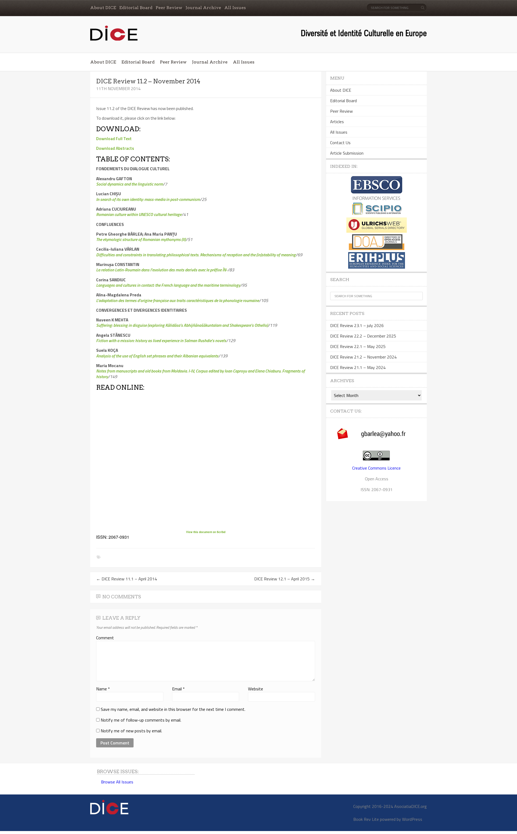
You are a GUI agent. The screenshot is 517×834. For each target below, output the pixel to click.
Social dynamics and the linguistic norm (129, 184)
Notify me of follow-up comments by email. (141, 720)
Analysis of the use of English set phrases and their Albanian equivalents (157, 356)
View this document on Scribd (205, 532)
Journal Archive (203, 7)
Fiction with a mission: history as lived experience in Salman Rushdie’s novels (161, 340)
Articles (337, 121)
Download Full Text (114, 138)
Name (103, 689)
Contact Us (340, 142)
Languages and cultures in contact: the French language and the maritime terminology (168, 285)
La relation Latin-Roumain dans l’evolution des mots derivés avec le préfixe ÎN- (162, 270)
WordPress (412, 819)
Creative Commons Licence (376, 468)
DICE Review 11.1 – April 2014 (126, 579)
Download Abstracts (115, 148)
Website (255, 689)
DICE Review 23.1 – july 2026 (357, 325)
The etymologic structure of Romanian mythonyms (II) (141, 239)
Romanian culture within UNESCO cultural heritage (138, 214)
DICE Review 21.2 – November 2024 (363, 357)
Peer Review (169, 7)
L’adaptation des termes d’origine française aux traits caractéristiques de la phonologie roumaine (177, 300)
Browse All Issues (117, 782)
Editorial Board (135, 7)
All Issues (235, 7)
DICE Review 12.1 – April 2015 (284, 579)
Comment (105, 637)
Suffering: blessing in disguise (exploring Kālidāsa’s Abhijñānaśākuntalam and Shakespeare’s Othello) (182, 325)
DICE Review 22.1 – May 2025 (358, 346)
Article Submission (347, 153)
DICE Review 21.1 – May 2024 (358, 367)
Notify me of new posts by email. (131, 730)
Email (178, 689)
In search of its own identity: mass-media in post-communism (148, 199)
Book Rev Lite (366, 819)
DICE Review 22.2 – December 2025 (363, 336)
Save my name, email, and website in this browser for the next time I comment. (173, 709)
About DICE (103, 7)
